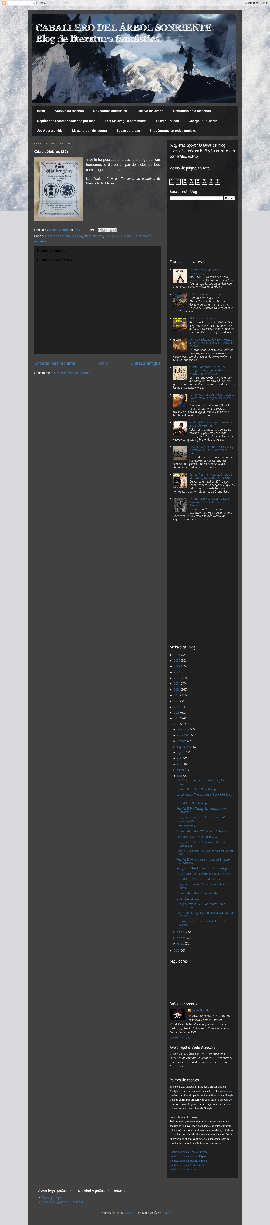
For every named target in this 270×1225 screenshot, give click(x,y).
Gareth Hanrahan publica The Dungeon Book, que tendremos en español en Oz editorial (210, 370)
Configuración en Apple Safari (187, 1165)
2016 (177, 713)
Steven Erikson (167, 121)
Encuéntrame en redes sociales (173, 130)
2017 (177, 707)
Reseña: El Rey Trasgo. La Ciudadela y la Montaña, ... (201, 810)
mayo (181, 770)
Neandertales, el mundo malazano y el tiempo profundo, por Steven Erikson (211, 450)
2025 (177, 661)
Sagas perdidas (128, 130)
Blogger (166, 1213)
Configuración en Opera (183, 1169)
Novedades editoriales (110, 111)
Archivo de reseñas (69, 111)
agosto (181, 753)
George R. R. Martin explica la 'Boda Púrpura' (204, 869)
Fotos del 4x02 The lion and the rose (199, 879)
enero (181, 944)
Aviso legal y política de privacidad (62, 1202)
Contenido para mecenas (192, 111)
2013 (177, 951)
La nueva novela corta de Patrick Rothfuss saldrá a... (203, 923)
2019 (177, 696)
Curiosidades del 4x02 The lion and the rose (203, 874)
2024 (177, 667)
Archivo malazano (149, 111)
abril (180, 776)
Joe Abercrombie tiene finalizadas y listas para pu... (205, 782)
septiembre (184, 747)
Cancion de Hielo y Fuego (63, 236)
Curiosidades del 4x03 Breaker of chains (201, 832)
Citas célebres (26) (188, 826)
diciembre (183, 730)
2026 (177, 655)
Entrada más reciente (54, 363)
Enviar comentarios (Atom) (72, 373)
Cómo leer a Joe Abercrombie (207, 294)
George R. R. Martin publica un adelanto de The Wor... (205, 853)
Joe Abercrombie (50, 130)
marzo (181, 932)
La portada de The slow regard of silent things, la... (205, 796)
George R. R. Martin (203, 121)
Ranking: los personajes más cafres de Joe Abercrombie (211, 424)
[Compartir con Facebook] (111, 230)
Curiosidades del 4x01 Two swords (197, 894)
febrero (182, 938)
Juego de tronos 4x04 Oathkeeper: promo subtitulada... (202, 819)
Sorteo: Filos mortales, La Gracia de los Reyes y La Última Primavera (210, 476)
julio (180, 759)
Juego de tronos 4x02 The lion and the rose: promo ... (203, 886)
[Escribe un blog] (103, 230)
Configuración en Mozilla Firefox (188, 1160)
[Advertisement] (202, 230)
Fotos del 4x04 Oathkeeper (193, 803)
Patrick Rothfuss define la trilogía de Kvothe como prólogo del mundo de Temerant (211, 398)
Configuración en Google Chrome (188, 1152)
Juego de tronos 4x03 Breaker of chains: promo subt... (202, 844)
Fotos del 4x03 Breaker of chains (197, 837)
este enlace (228, 1091)
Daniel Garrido (200, 1011)
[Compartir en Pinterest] (115, 230)
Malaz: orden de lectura (89, 130)
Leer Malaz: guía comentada (126, 121)
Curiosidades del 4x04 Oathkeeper (197, 789)
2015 (177, 719)
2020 (177, 690)
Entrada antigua (145, 363)
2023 (177, 672)
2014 (177, 724)
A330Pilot (129, 1213)
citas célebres (93, 236)
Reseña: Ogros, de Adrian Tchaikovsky (204, 272)
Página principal (51, 1198)
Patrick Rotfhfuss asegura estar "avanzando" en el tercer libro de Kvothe (209, 502)
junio (180, 764)
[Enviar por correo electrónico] (100, 230)
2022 (177, 678)
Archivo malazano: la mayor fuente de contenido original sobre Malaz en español (211, 343)
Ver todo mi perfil (180, 1038)
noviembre (184, 735)
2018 (177, 701)
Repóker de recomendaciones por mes (66, 121)
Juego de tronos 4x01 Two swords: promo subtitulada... (201, 906)
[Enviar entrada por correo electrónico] (92, 230)
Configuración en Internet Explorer (189, 1156)
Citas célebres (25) (188, 899)
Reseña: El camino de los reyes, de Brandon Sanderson (203, 861)
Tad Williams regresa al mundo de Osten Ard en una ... (205, 914)
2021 (177, 684)
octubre (182, 741)
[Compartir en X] (107, 230)
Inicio (41, 111)
